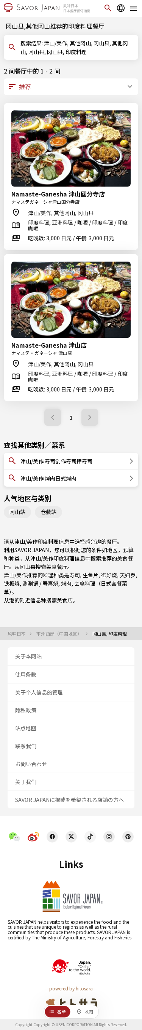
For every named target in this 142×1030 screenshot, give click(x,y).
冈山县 (28, 566)
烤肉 (66, 583)
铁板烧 (12, 583)
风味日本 (17, 633)
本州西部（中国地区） (59, 633)
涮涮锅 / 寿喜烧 (40, 583)
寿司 (74, 575)
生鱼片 (90, 575)
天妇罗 (128, 575)
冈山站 (17, 512)
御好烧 (109, 575)
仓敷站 (48, 512)
